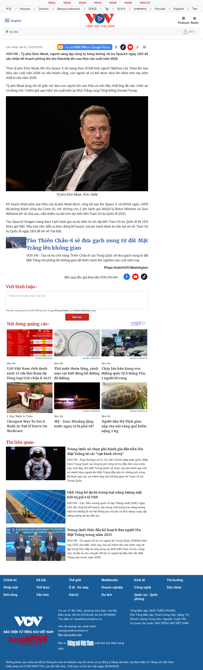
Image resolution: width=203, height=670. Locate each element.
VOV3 (82, 2)
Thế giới (75, 580)
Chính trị (10, 580)
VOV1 (52, 2)
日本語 (92, 8)
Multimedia (110, 580)
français (25, 8)
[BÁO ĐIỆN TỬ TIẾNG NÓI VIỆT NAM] (99, 20)
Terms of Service (82, 310)
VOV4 (97, 2)
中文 (8, 8)
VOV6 (128, 2)
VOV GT (145, 2)
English (16, 20)
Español (179, 8)
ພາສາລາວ (140, 8)
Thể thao (43, 587)
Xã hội (41, 580)
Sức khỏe (174, 587)
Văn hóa (42, 594)
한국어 (121, 8)
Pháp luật (11, 587)
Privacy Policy (62, 310)
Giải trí (73, 594)
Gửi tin (77, 317)
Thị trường (175, 580)
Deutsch (43, 8)
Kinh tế (139, 580)
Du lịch (107, 594)
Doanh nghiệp (112, 587)
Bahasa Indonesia (68, 8)
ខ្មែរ (107, 8)
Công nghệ (142, 587)
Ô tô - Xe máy (79, 587)
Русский (160, 8)
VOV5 (113, 2)
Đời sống (10, 594)
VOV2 (67, 2)
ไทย (194, 8)
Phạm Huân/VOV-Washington (126, 267)
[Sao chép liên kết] (137, 47)
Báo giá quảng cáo (70, 634)
